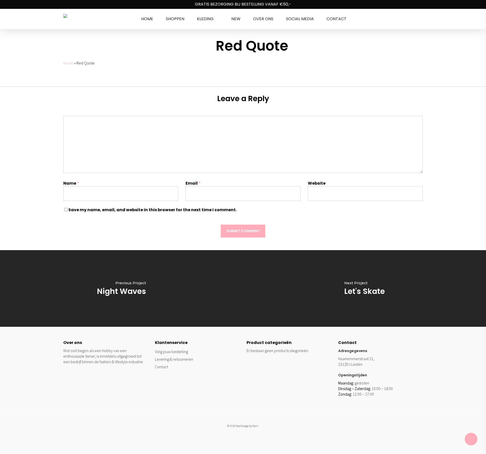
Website (317, 183)
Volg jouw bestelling (171, 351)
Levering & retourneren (174, 359)
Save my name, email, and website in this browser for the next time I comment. (152, 210)
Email (193, 183)
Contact (161, 366)
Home (68, 63)
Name (71, 183)
